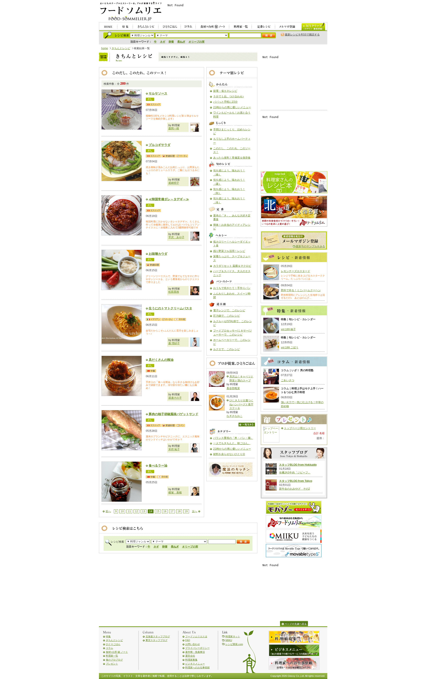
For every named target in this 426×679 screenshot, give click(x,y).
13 (143, 511)
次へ (194, 511)
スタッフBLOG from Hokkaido (298, 464)
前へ (108, 511)
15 (157, 511)
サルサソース (158, 93)
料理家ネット (232, 636)
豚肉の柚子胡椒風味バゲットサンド (173, 414)
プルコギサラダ (159, 145)
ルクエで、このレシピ (226, 349)
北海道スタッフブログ (158, 636)
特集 (108, 636)
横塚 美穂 (175, 492)
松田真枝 (173, 291)
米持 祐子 (174, 449)
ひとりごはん (113, 644)
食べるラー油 (158, 465)
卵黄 (171, 41)
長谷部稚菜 (233, 388)
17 (172, 511)
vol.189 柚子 (288, 329)
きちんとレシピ (121, 48)
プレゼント (112, 663)
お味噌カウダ (158, 253)
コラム (109, 648)
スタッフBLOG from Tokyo (295, 481)
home (104, 48)
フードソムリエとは (196, 636)
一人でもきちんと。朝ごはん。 (231, 443)
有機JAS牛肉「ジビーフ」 (295, 472)
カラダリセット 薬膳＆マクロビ (232, 265)
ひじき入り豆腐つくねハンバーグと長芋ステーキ (241, 404)
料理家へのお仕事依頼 (197, 667)
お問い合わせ (192, 644)
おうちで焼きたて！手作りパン (231, 288)
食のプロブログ (114, 659)
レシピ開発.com (234, 644)
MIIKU (228, 640)
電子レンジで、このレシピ (229, 310)
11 (129, 511)
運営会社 (190, 655)
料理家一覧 (112, 655)
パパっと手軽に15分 (225, 101)
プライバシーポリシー (197, 648)
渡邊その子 (175, 397)
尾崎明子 (173, 182)
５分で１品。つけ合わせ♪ (228, 96)
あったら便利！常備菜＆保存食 (231, 157)
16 (164, 511)
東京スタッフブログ (157, 640)
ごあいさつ (287, 380)
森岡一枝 (173, 128)
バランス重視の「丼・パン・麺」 (233, 438)
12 (136, 511)
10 (122, 511)
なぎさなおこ (235, 416)
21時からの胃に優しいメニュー (232, 107)
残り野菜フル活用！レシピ (229, 251)
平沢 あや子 (176, 237)
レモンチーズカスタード (295, 271)
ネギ (162, 41)
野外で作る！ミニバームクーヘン (301, 290)
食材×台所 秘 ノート (117, 652)
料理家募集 (191, 659)
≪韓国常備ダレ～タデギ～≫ (169, 199)
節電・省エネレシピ (225, 90)
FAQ (187, 640)
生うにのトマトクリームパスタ (170, 308)
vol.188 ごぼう (289, 347)
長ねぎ (181, 41)
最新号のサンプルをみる (310, 246)
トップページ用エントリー (300, 428)
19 (186, 511)
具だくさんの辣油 (161, 359)
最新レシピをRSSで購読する (302, 34)
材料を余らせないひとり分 (229, 454)
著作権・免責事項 (195, 652)
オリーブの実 (197, 41)
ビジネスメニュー (195, 663)
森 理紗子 (174, 343)
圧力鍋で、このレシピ (226, 315)
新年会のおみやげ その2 (294, 488)
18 (179, 511)
